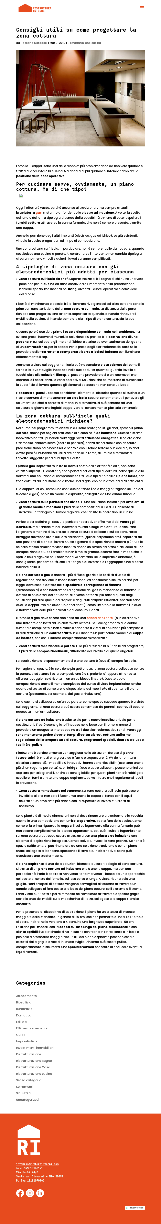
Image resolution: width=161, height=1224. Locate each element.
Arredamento (26, 996)
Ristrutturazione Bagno (34, 1061)
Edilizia (21, 1022)
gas (39, 213)
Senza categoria (28, 1080)
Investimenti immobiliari (35, 1048)
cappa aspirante (100, 618)
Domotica (23, 1015)
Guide (20, 1035)
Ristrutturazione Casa (33, 1067)
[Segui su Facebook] (20, 1193)
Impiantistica (26, 1041)
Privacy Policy (136, 1207)
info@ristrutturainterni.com (37, 1164)
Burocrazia (24, 1009)
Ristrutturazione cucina (84, 43)
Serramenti (24, 1087)
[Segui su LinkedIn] (40, 1193)
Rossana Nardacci (34, 43)
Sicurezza (23, 1093)
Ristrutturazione (28, 1054)
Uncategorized (27, 1100)
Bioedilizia (23, 1002)
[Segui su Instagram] (30, 1193)
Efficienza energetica (32, 1028)
